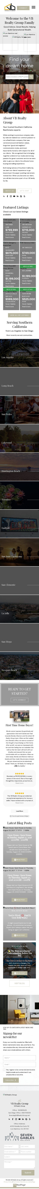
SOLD (34, 70)
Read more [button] (20, 783)
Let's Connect (19, 700)
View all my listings (19, 315)
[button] (23, 8)
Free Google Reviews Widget (20, 816)
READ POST (21, 860)
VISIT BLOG (19, 983)
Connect (23, 8)
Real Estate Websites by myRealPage (24, 1182)
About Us (9, 191)
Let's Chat (24, 191)
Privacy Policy (8, 1182)
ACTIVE (27, 70)
